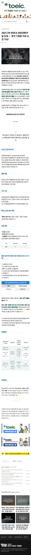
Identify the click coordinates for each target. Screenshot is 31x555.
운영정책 (25, 537)
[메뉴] (2, 2)
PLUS (3, 467)
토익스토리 (15, 9)
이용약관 (10, 537)
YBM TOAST (3, 537)
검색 (26, 21)
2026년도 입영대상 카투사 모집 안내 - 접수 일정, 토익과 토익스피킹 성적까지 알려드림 (11, 483)
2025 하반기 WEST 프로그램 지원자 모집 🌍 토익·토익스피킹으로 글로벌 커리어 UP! (11, 477)
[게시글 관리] (9, 461)
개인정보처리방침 (17, 537)
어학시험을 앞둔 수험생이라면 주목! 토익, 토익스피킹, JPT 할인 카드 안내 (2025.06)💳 (12, 473)
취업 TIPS (7, 467)
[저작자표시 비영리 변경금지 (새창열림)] (20, 461)
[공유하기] (7, 461)
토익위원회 (11, 545)
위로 (29, 537)
